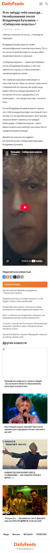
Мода (6, 534)
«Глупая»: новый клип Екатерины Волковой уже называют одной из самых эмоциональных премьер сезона (25, 326)
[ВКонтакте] (4, 277)
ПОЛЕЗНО (41, 534)
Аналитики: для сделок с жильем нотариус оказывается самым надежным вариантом (23, 308)
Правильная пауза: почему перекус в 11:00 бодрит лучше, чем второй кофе (23, 299)
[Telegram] (11, 277)
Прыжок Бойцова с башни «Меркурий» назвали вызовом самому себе (25, 335)
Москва (16, 534)
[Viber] (18, 277)
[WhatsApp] (22, 277)
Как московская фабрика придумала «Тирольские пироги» (20, 291)
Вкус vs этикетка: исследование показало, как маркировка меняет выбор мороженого (24, 316)
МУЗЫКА (17, 29)
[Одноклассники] (7, 277)
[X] (14, 277)
